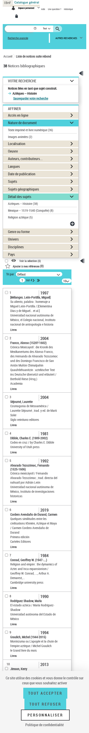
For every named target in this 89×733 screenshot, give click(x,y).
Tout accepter (45, 693)
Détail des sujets (19, 196)
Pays (11, 254)
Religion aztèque (20, 217)
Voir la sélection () (30, 261)
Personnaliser (45, 715)
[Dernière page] (39, 280)
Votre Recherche (22, 81)
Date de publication (21, 173)
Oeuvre (13, 151)
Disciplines (16, 246)
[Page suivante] (34, 280)
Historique (68, 9)
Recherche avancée (18, 38)
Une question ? (55, 9)
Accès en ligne (18, 115)
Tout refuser (45, 704)
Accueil (7, 56)
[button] (35, 28)
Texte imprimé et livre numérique (30, 130)
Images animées (20, 137)
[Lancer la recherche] (58, 29)
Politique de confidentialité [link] (44, 724)
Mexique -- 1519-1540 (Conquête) (30, 210)
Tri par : (10, 274)
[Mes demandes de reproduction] (17, 16)
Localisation (16, 143)
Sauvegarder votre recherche (30, 98)
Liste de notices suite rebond (33, 56)
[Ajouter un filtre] (73, 223)
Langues (14, 166)
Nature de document (22, 122)
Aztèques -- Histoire (23, 203)
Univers (13, 239)
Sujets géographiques (23, 189)
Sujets (12, 181)
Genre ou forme (19, 231)
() (28, 266)
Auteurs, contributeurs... (25, 158)
